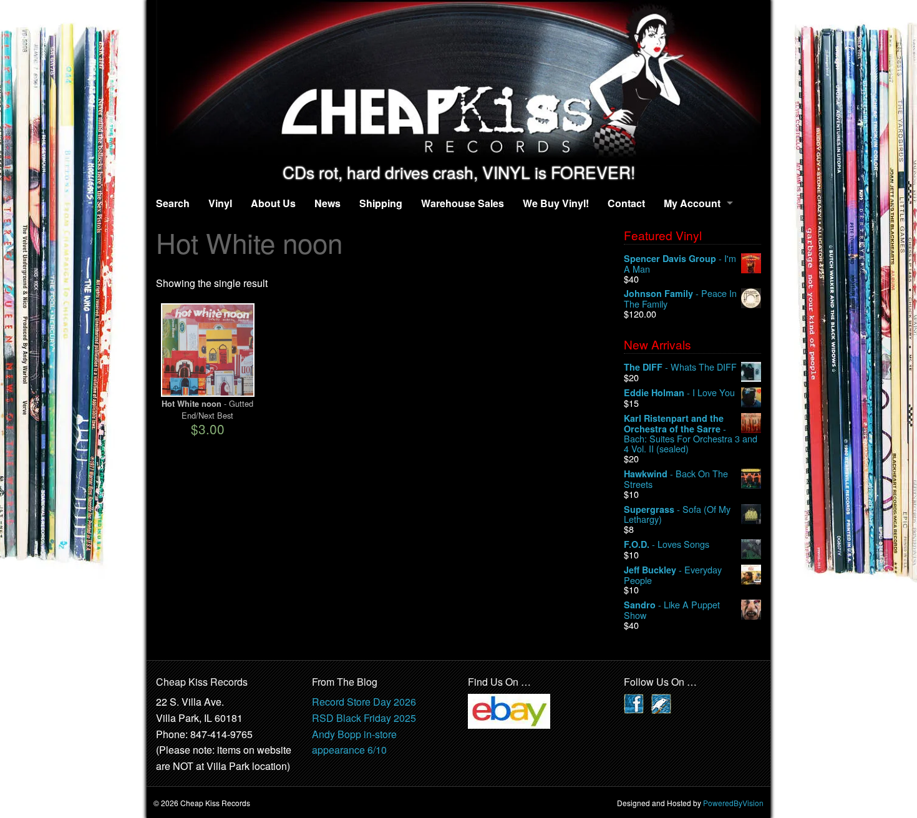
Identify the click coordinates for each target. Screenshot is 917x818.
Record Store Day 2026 (364, 701)
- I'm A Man (680, 263)
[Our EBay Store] (509, 710)
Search (173, 203)
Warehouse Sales (462, 203)
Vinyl (220, 203)
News (327, 203)
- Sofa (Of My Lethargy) (677, 514)
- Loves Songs (666, 544)
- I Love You (679, 392)
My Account (692, 203)
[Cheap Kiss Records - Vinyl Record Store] (458, 81)
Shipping (380, 203)
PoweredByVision (733, 802)
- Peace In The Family (680, 298)
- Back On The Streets (676, 479)
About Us (273, 203)
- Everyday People (673, 575)
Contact (626, 203)
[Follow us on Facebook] (634, 703)
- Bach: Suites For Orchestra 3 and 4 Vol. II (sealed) (690, 433)
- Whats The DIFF (680, 367)
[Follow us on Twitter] (661, 703)
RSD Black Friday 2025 (364, 718)
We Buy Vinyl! (556, 203)
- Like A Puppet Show (672, 610)
